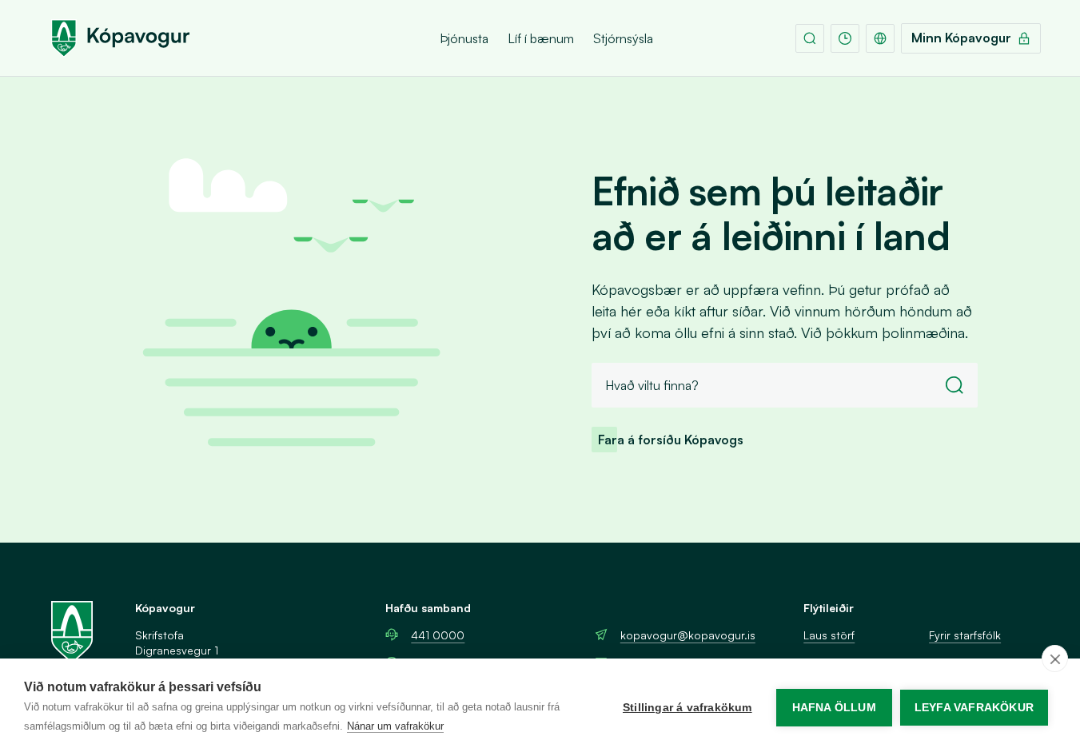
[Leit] (809, 38)
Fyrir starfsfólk (965, 635)
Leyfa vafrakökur (974, 708)
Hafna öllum (834, 708)
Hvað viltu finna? (652, 385)
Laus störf (829, 635)
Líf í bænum (541, 38)
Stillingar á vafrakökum (687, 708)
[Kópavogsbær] (120, 38)
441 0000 (437, 635)
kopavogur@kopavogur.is (687, 635)
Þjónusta (464, 38)
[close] (1055, 658)
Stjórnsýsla (623, 38)
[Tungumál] (880, 38)
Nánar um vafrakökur (395, 726)
